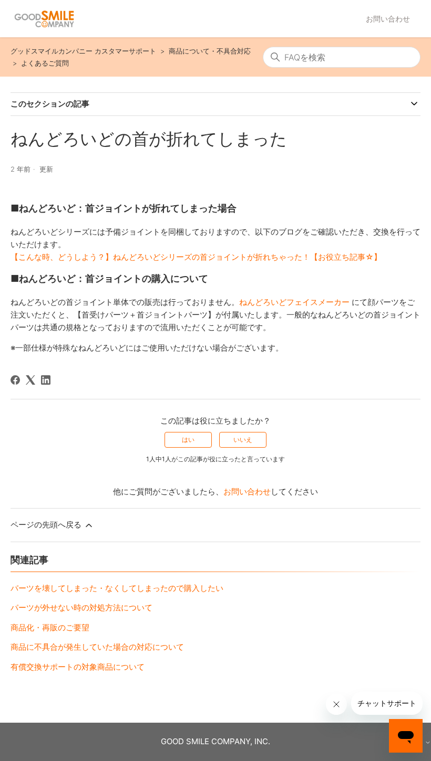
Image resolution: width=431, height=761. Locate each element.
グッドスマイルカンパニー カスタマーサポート (83, 51)
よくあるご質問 (45, 63)
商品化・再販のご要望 (50, 627)
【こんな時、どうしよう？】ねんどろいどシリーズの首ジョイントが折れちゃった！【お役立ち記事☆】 (196, 257)
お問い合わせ (388, 18)
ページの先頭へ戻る (47, 525)
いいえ (242, 439)
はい (188, 439)
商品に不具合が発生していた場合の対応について (97, 647)
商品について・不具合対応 (210, 51)
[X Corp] (30, 380)
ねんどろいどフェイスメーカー (294, 302)
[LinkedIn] (45, 380)
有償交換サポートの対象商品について (78, 667)
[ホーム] (44, 18)
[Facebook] (15, 380)
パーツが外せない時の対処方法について (81, 607)
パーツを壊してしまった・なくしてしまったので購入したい (117, 588)
